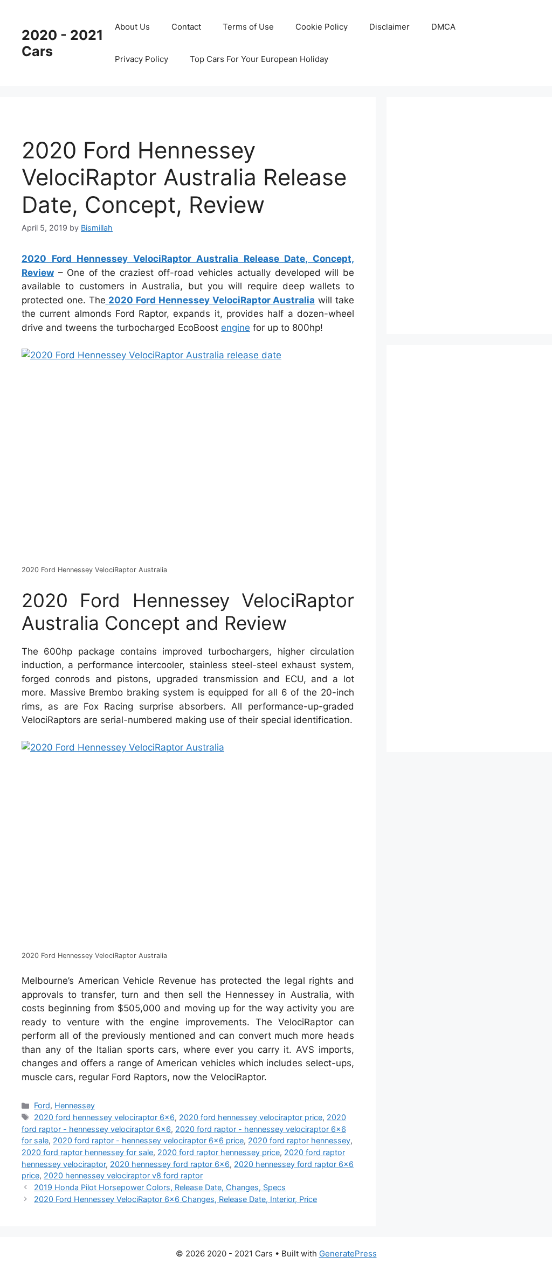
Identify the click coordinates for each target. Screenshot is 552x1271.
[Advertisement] (480, 213)
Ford (42, 1105)
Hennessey (74, 1105)
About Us (132, 27)
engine (235, 327)
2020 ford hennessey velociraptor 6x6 (104, 1117)
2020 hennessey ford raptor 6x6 (170, 1164)
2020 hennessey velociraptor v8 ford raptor (123, 1175)
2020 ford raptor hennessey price (218, 1152)
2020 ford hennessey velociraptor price (250, 1117)
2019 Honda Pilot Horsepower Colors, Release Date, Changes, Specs (160, 1187)
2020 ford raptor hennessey (299, 1140)
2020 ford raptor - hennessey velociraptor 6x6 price (148, 1140)
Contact (186, 27)
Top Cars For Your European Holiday (259, 59)
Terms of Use (248, 27)
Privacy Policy (141, 59)
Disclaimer (389, 27)
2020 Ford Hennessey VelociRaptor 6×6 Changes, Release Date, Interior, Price (175, 1199)
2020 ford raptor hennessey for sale (87, 1152)
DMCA (443, 27)
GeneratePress (348, 1253)
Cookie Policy (321, 27)
